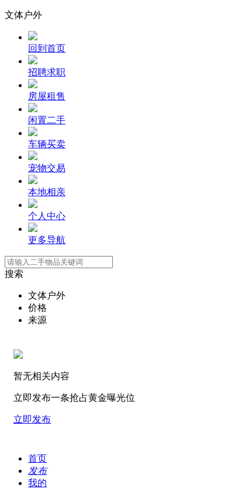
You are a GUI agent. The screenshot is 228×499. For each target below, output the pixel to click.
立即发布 (32, 419)
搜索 (14, 274)
